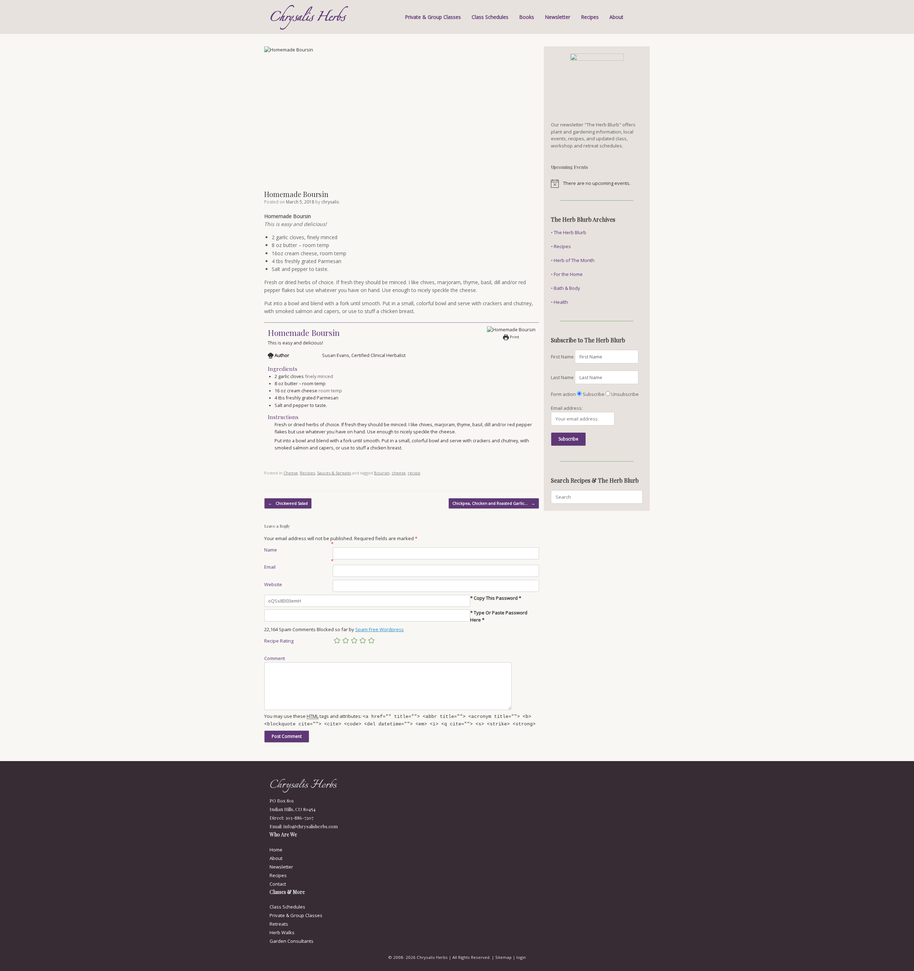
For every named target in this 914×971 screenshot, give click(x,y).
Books (526, 17)
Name (270, 550)
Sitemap (503, 957)
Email (270, 567)
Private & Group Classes (433, 17)
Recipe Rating (278, 641)
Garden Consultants (291, 941)
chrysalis (330, 202)
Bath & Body (567, 288)
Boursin (382, 473)
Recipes (590, 17)
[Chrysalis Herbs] (309, 17)
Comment (274, 658)
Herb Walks (282, 932)
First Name (562, 356)
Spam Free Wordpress (379, 629)
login (521, 957)
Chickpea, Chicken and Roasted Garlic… (493, 503)
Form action (563, 394)
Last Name (562, 377)
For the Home (568, 274)
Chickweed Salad (288, 503)
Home (276, 849)
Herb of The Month (574, 260)
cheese (399, 473)
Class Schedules (490, 17)
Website (273, 584)
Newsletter (557, 17)
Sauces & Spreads (334, 473)
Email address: (567, 408)
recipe (414, 473)
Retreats (279, 924)
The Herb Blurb (570, 232)
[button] (639, 17)
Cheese (290, 473)
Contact (278, 884)
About (616, 17)
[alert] (597, 183)
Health (561, 302)
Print (514, 336)
